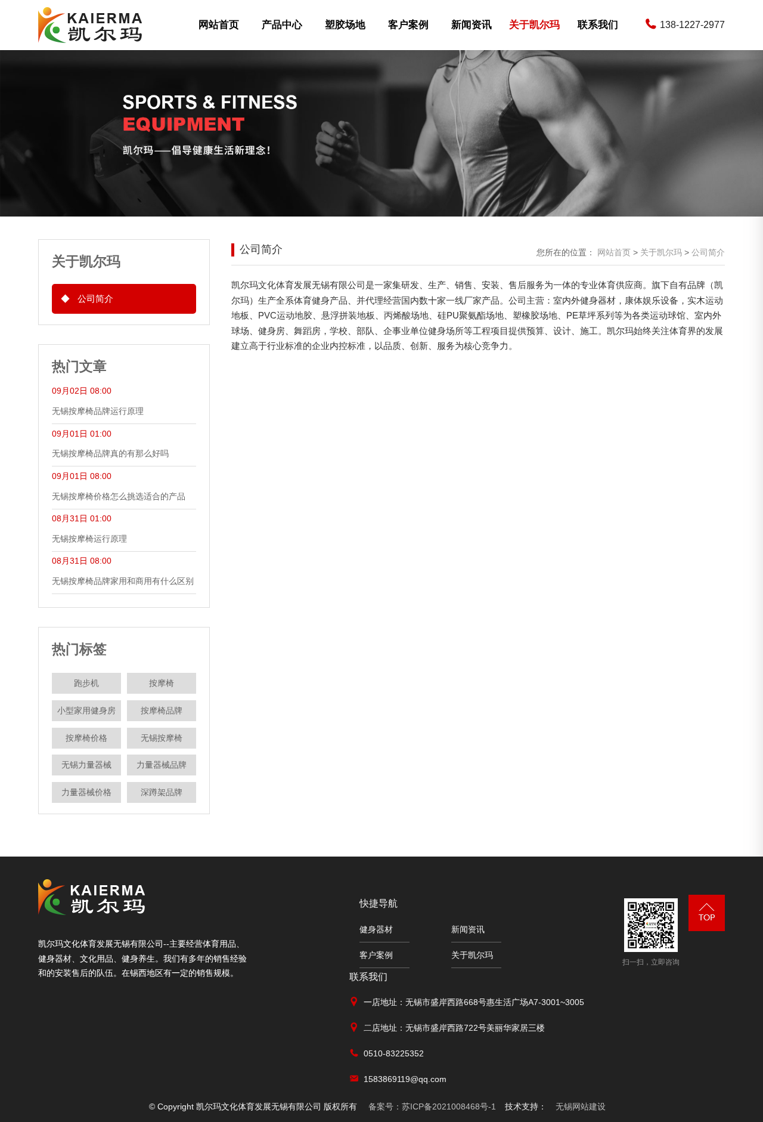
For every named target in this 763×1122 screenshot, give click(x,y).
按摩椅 (161, 683)
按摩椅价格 (86, 738)
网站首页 (218, 24)
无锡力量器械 (86, 764)
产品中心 (282, 24)
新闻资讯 (471, 24)
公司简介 (87, 298)
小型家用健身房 (86, 710)
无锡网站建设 (581, 1106)
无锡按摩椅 (161, 738)
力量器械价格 (86, 792)
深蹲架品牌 (161, 792)
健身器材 (376, 929)
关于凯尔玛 (534, 24)
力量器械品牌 (162, 764)
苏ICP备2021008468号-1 (432, 1106)
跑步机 (86, 683)
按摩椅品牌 (161, 710)
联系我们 (598, 24)
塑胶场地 (345, 24)
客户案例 (408, 24)
